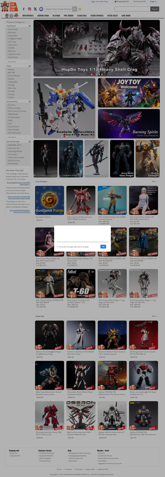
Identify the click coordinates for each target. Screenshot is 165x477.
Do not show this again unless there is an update (74, 247)
